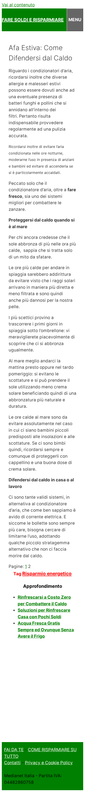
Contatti (12, 762)
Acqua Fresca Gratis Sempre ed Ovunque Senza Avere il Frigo (46, 630)
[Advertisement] (42, 693)
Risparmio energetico (47, 573)
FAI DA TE (14, 749)
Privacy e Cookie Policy (49, 762)
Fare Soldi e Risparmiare (33, 20)
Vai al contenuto (18, 5)
